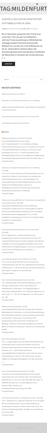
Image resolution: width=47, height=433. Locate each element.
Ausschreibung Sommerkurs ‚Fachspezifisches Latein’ (19, 398)
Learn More (8, 64)
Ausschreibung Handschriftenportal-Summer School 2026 (20, 117)
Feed (6, 132)
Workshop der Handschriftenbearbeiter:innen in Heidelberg (21, 101)
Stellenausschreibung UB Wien (11, 307)
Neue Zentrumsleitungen (10, 339)
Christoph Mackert (13, 29)
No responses (34, 29)
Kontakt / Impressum (25, 428)
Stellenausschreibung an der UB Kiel (13, 94)
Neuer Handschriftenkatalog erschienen (14, 280)
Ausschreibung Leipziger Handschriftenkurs (15, 123)
